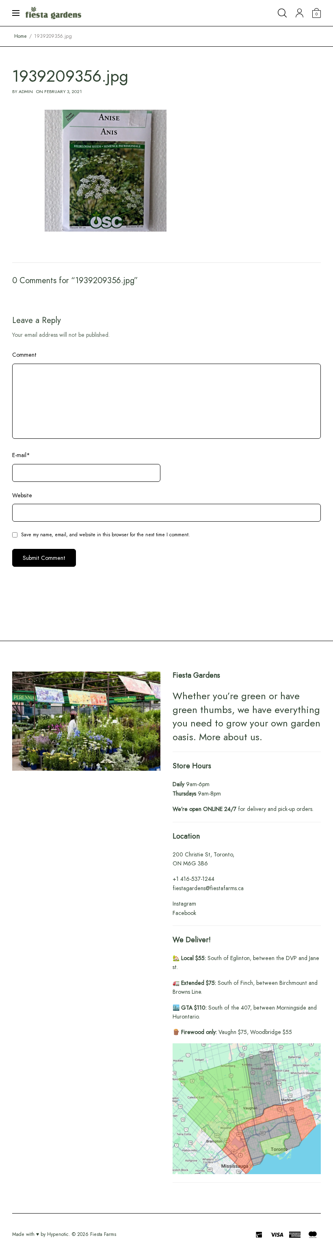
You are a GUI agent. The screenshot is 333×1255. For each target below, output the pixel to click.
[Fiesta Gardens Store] (53, 13)
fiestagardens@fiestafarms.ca (208, 888)
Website (22, 495)
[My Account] (299, 13)
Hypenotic (58, 1234)
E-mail (21, 455)
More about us (229, 737)
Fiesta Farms (103, 1234)
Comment (24, 355)
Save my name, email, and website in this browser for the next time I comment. (105, 534)
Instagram (184, 904)
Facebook (184, 913)
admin (26, 91)
